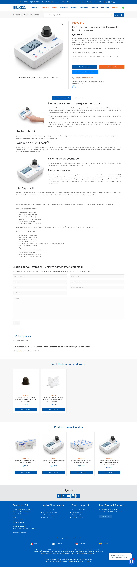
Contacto (94, 8)
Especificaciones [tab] (78, 98)
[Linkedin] (104, 2)
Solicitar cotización (84, 66)
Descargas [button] (64, 8)
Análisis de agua (83, 81)
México (35, 544)
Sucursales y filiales (49, 517)
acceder (19, 351)
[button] (115, 7)
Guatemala (58, 544)
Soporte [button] (74, 8)
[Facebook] (59, 496)
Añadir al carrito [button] (25, 409)
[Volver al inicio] (19, 7)
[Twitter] (63, 496)
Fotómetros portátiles (94, 81)
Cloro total (80, 83)
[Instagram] (73, 496)
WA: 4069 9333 (24, 2)
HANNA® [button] (35, 8)
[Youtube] (68, 496)
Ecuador (105, 544)
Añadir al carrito (111, 66)
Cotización (105, 8)
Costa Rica (82, 544)
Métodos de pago (77, 512)
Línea (102, 81)
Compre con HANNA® (78, 510)
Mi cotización (85, 2)
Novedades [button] (84, 8)
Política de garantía (77, 517)
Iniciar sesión (93, 2)
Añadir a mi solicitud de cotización (85, 72)
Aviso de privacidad (48, 515)
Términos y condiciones (50, 512)
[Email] (78, 496)
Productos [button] (45, 8)
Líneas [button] (54, 8)
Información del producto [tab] (62, 98)
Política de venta (77, 515)
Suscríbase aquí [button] (105, 516)
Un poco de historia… (49, 510)
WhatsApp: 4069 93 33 (19, 532)
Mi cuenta (77, 2)
